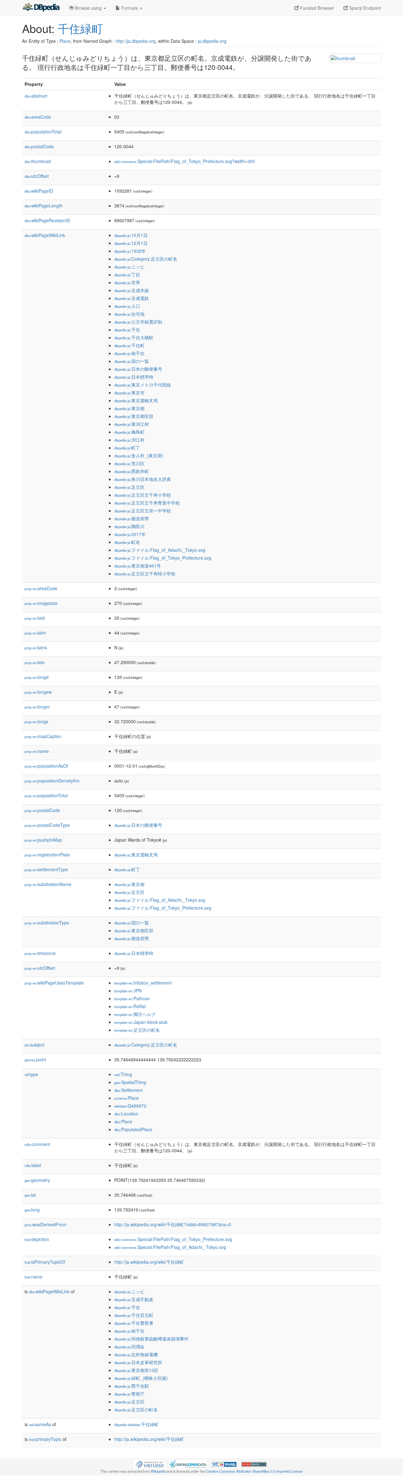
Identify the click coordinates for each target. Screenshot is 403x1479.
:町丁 (127, 447)
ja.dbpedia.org (212, 41)
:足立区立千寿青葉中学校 (147, 503)
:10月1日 (131, 235)
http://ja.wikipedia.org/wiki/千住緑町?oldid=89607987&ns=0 (172, 1224)
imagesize (41, 603)
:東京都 (129, 408)
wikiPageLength (44, 205)
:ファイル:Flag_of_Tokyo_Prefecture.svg (162, 558)
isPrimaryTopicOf (45, 1262)
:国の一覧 (131, 361)
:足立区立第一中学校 (142, 510)
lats (34, 662)
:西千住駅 (131, 1386)
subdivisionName (48, 884)
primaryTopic (45, 1439)
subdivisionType (47, 922)
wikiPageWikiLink (45, 235)
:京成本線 (131, 290)
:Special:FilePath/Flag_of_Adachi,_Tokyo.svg (170, 1247)
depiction (37, 1239)
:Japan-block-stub (140, 1022)
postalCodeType (47, 825)
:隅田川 (129, 526)
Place (65, 41)
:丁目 (127, 274)
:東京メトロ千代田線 (142, 384)
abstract (36, 96)
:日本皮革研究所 (138, 1362)
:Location (126, 1113)
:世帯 (127, 282)
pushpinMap (43, 840)
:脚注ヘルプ (135, 1014)
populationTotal (43, 131)
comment (37, 1144)
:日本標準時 (133, 377)
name (37, 751)
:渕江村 (129, 440)
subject (34, 1045)
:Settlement (128, 1090)
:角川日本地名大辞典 (142, 479)
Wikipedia (158, 1471)
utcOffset (37, 176)
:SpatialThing (130, 1082)
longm (37, 706)
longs (36, 721)
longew (38, 692)
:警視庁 (129, 1394)
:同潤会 (129, 1346)
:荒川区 (129, 463)
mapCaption (43, 736)
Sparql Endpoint (364, 8)
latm (35, 632)
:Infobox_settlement (143, 982)
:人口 (127, 306)
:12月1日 (131, 243)
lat (30, 1195)
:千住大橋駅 (133, 337)
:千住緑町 (136, 1424)
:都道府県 (131, 518)
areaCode (38, 117)
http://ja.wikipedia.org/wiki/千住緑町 (149, 1262)
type (31, 1074)
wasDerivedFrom (45, 1224)
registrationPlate (47, 854)
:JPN (128, 990)
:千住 (127, 329)
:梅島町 (129, 432)
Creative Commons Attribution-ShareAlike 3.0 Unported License (254, 1471)
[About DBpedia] (41, 8)
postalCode (39, 146)
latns (36, 647)
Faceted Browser (316, 8)
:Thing (123, 1074)
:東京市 (129, 392)
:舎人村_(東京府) (138, 455)
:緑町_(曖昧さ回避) (141, 1378)
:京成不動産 (133, 1299)
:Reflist (130, 1006)
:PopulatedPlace (133, 1129)
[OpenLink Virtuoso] (149, 1463)
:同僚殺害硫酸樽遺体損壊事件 (151, 1338)
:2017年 (130, 534)
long (32, 1209)
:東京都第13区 (136, 1370)
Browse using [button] (88, 8)
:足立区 (129, 487)
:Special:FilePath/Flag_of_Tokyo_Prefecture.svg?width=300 (184, 161)
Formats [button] (129, 8)
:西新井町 (131, 471)
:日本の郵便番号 (138, 369)
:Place (126, 1098)
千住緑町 (80, 28)
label (33, 1165)
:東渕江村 (131, 424)
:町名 (127, 542)
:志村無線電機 (136, 1354)
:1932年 (130, 251)
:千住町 (129, 345)
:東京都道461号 (137, 565)
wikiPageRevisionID (47, 220)
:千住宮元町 (133, 1315)
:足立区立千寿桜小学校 (144, 573)
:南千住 (129, 353)
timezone (40, 953)
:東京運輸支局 (136, 400)
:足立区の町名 (137, 1030)
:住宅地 (129, 314)
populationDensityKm (52, 780)
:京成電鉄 (131, 298)
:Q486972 (130, 1106)
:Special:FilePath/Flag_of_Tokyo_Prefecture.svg (173, 1239)
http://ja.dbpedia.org (136, 41)
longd (36, 677)
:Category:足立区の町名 (145, 259)
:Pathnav (132, 998)
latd (35, 618)
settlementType (46, 869)
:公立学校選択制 (138, 322)
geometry (37, 1180)
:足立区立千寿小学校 (142, 495)
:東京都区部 (133, 416)
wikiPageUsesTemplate (54, 982)
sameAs (40, 1424)
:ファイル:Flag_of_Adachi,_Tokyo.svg (159, 550)
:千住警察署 (133, 1323)
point (35, 1059)
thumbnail (38, 161)
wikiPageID (39, 191)
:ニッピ (129, 266)
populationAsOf (46, 766)
